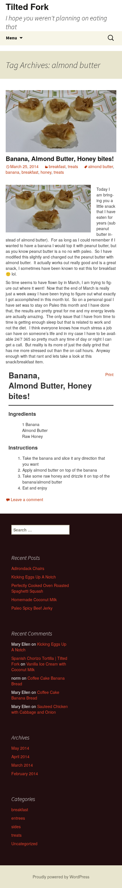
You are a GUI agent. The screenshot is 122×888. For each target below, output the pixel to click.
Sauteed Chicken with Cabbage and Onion (39, 709)
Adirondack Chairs (27, 568)
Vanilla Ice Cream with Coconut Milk (38, 666)
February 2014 (24, 773)
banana (12, 172)
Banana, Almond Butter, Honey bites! (60, 158)
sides (16, 826)
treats (73, 166)
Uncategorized (24, 843)
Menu (11, 38)
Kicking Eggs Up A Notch (33, 577)
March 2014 (22, 765)
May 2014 (20, 748)
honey (46, 172)
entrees (18, 818)
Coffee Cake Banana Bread (38, 680)
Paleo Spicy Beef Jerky (31, 608)
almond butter (100, 166)
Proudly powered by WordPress (61, 876)
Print (109, 374)
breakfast (57, 166)
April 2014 (20, 756)
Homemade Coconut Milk (34, 599)
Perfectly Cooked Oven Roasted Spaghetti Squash (40, 588)
